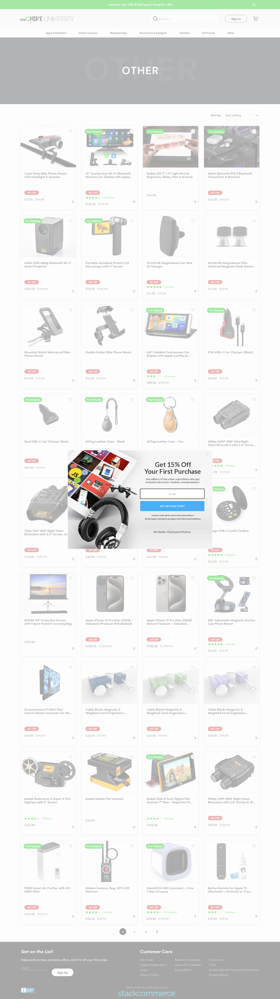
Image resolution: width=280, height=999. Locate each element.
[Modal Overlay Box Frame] (140, 499)
